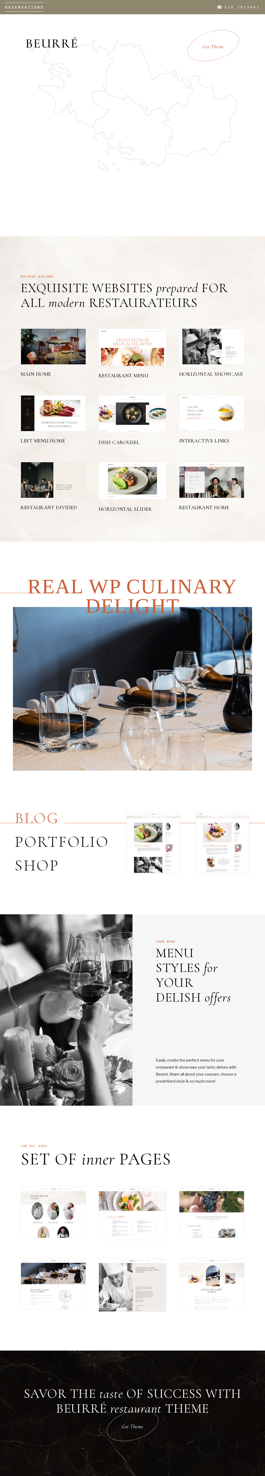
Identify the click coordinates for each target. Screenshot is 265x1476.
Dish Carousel (119, 442)
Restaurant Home (204, 508)
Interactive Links (204, 441)
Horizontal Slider (125, 509)
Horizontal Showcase (211, 374)
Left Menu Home (43, 441)
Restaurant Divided (49, 508)
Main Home (36, 374)
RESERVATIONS (24, 7)
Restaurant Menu (124, 376)
